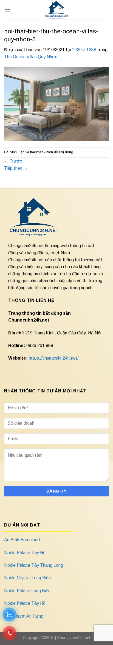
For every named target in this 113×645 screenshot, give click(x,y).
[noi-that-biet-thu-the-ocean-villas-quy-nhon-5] (56, 103)
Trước (13, 161)
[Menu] (7, 9)
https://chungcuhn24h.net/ (53, 358)
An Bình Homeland (22, 539)
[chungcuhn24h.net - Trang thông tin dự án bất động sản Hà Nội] (56, 9)
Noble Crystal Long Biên (27, 577)
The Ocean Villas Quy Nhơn (30, 56)
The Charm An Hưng (23, 616)
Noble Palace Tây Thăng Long (33, 565)
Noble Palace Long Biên (27, 590)
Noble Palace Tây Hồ (25, 552)
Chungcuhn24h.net (73, 637)
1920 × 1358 (84, 49)
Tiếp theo (16, 168)
